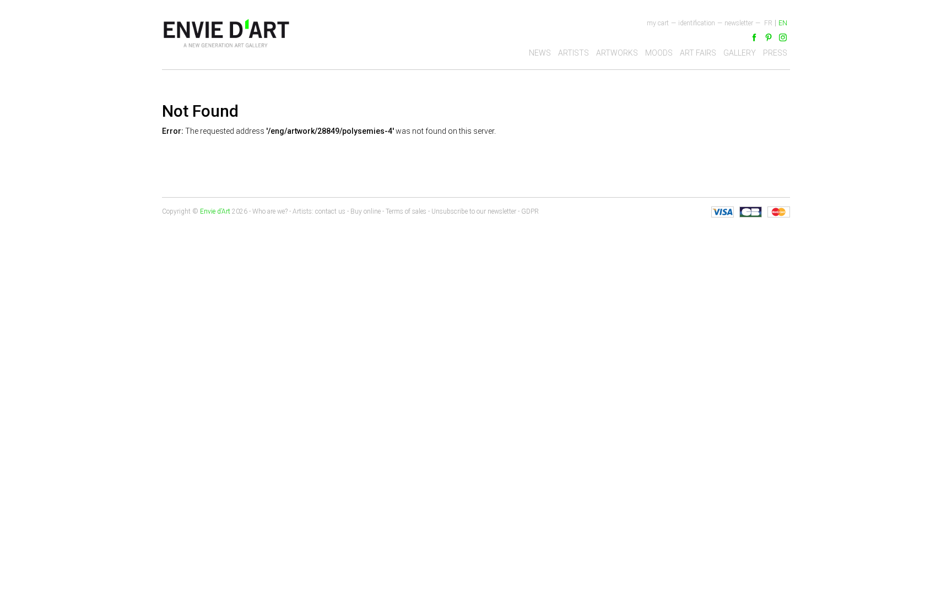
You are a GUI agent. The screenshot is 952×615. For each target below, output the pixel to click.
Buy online (365, 211)
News (540, 52)
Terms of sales (406, 211)
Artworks (617, 52)
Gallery (739, 52)
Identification (696, 23)
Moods (659, 52)
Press (775, 52)
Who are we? (270, 211)
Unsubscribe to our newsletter (473, 211)
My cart (658, 23)
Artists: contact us (319, 211)
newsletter (738, 23)
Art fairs (698, 52)
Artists (573, 52)
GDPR (530, 211)
